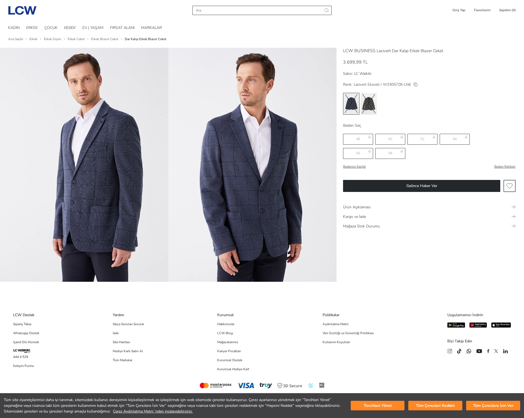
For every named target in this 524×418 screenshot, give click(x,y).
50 (390, 139)
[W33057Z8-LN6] (415, 84)
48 (358, 139)
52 (422, 139)
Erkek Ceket (76, 39)
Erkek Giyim (52, 39)
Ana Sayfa (15, 39)
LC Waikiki (362, 73)
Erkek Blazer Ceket (104, 39)
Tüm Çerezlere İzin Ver (493, 405)
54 (455, 139)
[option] (351, 104)
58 (390, 153)
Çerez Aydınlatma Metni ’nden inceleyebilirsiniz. (153, 411)
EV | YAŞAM (92, 27)
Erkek (33, 39)
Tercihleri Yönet (378, 405)
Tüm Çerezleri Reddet (435, 405)
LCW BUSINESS (359, 51)
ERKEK (32, 27)
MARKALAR (151, 27)
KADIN (14, 27)
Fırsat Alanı (122, 27)
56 (358, 153)
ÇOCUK (51, 27)
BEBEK (70, 27)
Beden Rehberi (505, 166)
